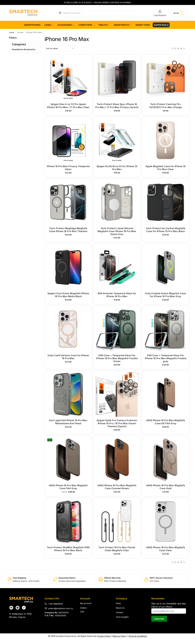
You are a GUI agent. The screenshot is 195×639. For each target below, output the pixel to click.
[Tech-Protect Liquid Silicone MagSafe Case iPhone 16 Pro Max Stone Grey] (117, 202)
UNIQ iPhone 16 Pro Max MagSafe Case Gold (165, 487)
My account (85, 603)
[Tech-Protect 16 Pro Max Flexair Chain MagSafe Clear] (117, 521)
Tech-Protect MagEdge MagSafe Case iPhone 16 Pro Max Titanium (68, 230)
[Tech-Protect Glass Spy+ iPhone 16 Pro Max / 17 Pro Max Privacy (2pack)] (117, 78)
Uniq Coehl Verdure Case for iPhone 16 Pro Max (68, 357)
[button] (178, 13)
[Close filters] (10, 64)
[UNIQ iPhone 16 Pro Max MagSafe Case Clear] (165, 521)
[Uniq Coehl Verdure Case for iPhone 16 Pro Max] (68, 329)
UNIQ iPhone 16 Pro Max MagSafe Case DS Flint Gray (165, 422)
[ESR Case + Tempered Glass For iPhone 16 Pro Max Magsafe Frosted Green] (117, 329)
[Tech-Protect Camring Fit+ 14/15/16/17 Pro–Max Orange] (165, 78)
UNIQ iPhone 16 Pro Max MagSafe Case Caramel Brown (116, 487)
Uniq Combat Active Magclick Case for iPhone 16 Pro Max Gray (165, 295)
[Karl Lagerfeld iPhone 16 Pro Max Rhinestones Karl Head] (68, 394)
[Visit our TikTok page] (24, 608)
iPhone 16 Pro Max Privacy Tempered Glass (68, 168)
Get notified (68, 112)
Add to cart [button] (117, 112)
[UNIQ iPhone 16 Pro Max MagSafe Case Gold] (165, 459)
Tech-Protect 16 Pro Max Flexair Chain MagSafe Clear (116, 549)
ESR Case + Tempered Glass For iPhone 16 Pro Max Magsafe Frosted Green (117, 358)
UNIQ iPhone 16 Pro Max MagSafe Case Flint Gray (68, 487)
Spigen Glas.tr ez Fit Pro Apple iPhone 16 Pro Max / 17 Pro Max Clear (68, 105)
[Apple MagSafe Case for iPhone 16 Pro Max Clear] (165, 140)
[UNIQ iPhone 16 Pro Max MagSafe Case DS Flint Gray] (165, 394)
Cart (82, 611)
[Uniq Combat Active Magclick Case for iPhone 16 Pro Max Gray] (165, 267)
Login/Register (160, 15)
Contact (119, 612)
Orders (83, 608)
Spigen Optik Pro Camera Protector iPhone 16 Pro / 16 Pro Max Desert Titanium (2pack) (117, 423)
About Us (120, 608)
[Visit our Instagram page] (17, 608)
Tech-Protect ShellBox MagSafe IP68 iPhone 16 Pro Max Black (68, 549)
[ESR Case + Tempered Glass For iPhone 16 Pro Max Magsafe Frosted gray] (165, 329)
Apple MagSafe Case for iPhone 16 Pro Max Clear (165, 168)
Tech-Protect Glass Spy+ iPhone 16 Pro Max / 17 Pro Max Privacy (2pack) (117, 105)
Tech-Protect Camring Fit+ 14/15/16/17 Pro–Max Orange (165, 105)
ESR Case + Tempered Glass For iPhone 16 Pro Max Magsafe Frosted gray (165, 358)
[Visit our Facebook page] (11, 608)
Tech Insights (122, 617)
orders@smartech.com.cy (60, 608)
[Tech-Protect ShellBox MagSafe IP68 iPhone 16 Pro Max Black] (68, 521)
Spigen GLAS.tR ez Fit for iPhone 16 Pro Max (117, 168)
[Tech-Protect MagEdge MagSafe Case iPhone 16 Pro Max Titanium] (68, 202)
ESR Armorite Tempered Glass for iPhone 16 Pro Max (117, 295)
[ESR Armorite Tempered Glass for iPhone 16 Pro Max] (117, 267)
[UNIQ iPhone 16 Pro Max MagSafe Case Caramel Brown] (117, 459)
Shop (118, 603)
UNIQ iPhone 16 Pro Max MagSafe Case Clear (165, 549)
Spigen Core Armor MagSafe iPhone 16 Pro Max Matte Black (68, 295)
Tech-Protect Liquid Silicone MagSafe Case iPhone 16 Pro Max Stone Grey (117, 231)
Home (11, 32)
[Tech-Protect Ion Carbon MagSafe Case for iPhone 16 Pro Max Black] (165, 202)
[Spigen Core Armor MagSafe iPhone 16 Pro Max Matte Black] (68, 267)
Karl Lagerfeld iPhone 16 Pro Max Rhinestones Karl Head (68, 422)
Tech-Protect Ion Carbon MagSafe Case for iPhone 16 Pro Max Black (165, 230)
